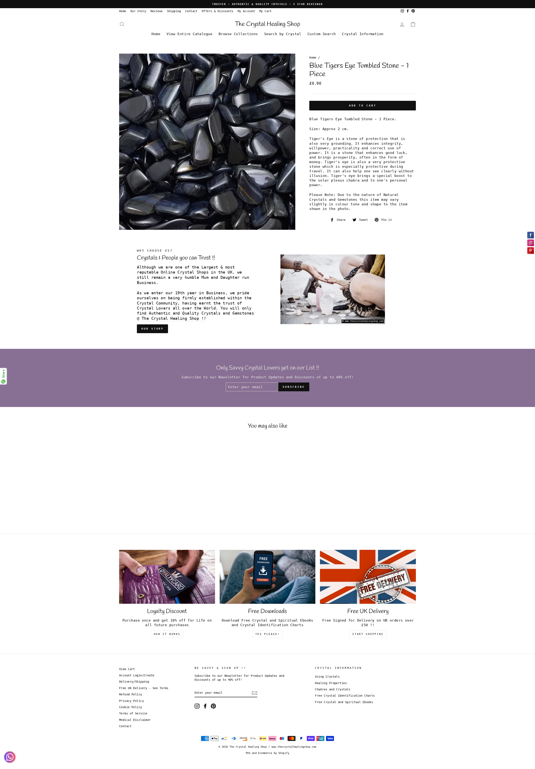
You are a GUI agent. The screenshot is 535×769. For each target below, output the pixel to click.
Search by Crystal (282, 34)
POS (248, 753)
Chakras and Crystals (332, 689)
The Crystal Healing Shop (267, 24)
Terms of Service (133, 713)
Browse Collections (238, 34)
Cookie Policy (130, 707)
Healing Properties (331, 683)
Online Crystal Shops (185, 272)
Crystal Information (362, 34)
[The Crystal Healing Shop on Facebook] (205, 706)
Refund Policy (130, 694)
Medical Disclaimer (135, 720)
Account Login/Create (136, 675)
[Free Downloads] (268, 577)
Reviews (156, 11)
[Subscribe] (254, 693)
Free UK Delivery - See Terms (143, 688)
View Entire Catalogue (189, 34)
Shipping (174, 11)
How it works (167, 634)
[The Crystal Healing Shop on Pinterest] (213, 706)
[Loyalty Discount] (167, 577)
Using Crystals (327, 676)
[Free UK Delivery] (368, 577)
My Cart (265, 11)
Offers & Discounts (217, 11)
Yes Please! (267, 634)
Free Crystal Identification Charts (345, 695)
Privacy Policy (131, 700)
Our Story (138, 11)
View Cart (127, 669)
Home (122, 11)
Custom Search (321, 34)
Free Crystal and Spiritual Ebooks (344, 702)
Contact (191, 11)
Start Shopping (367, 634)
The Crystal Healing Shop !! (174, 318)
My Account (246, 11)
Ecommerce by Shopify (273, 753)
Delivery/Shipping (134, 681)
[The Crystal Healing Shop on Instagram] (197, 706)
